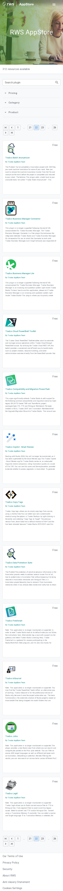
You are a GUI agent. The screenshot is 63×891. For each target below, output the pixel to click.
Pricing (13, 93)
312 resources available (16, 69)
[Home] (18, 4)
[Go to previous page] (11, 127)
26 (54, 127)
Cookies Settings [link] (12, 888)
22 (36, 127)
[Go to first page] (5, 127)
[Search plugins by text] (57, 82)
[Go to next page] (5, 132)
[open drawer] (54, 4)
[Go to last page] (11, 132)
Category (14, 102)
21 (30, 127)
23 (42, 127)
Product (13, 112)
